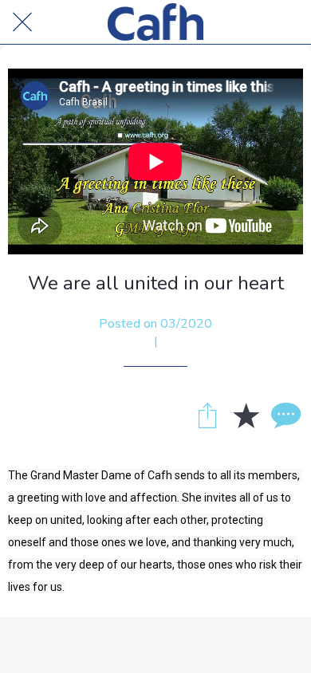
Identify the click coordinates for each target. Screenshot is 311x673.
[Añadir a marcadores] (245, 415)
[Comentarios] (284, 415)
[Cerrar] (22, 22)
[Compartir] (207, 415)
